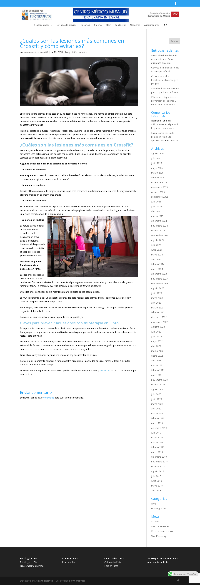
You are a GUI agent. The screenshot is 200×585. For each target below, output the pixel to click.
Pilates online (69, 562)
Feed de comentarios (162, 531)
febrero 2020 (157, 418)
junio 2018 (156, 480)
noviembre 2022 (159, 321)
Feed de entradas (160, 526)
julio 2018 (156, 476)
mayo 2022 (157, 341)
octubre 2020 (158, 384)
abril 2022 (156, 346)
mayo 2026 (157, 167)
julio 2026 (156, 158)
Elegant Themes (43, 580)
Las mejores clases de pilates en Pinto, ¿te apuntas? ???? (162, 136)
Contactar (120, 25)
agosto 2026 (157, 153)
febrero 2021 (157, 370)
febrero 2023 (157, 312)
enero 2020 (157, 423)
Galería (98, 25)
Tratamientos (41, 25)
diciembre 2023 (159, 273)
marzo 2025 (157, 216)
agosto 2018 (157, 471)
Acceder (155, 521)
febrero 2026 (157, 177)
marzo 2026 (157, 172)
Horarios (85, 25)
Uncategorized (158, 508)
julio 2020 (156, 394)
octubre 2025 (158, 192)
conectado (48, 397)
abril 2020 (156, 408)
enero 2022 (157, 355)
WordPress (79, 580)
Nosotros (135, 25)
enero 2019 (157, 452)
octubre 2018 (158, 466)
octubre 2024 (158, 230)
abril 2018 (156, 490)
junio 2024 (156, 249)
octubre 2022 (158, 326)
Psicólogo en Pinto (29, 562)
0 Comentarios (79, 51)
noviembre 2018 (159, 461)
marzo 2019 (157, 442)
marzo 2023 (157, 307)
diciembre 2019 (159, 427)
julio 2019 (156, 432)
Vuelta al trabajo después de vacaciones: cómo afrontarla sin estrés (164, 59)
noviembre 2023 (159, 278)
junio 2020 (156, 399)
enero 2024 (157, 268)
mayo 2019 (157, 437)
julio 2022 (156, 331)
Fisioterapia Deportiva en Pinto (162, 558)
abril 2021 (156, 360)
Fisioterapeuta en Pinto (32, 565)
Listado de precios (66, 25)
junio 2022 (156, 336)
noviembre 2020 (159, 379)
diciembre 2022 (159, 317)
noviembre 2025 (159, 187)
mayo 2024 (157, 254)
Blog (108, 25)
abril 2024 (156, 259)
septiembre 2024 (159, 235)
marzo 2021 (157, 365)
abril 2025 (156, 211)
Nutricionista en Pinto (157, 562)
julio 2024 (156, 244)
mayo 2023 (157, 297)
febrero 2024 (157, 264)
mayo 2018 (157, 485)
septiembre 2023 (159, 283)
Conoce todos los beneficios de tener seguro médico (164, 80)
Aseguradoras (151, 25)
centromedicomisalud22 (36, 51)
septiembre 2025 (159, 196)
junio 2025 (156, 206)
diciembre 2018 (159, 456)
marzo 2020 (157, 413)
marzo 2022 (157, 350)
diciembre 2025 (159, 182)
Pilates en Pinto (70, 558)
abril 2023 (156, 302)
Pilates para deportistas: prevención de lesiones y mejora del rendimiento (163, 101)
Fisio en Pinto (111, 565)
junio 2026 (156, 163)
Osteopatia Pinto (113, 562)
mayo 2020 (157, 403)
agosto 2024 (157, 240)
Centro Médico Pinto (114, 558)
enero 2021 (157, 374)
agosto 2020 (157, 389)
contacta (104, 370)
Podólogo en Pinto (29, 558)
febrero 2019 (157, 447)
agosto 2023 (157, 288)
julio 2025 (156, 201)
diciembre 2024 (159, 220)
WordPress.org (158, 536)
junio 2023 (156, 293)
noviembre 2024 (159, 225)
